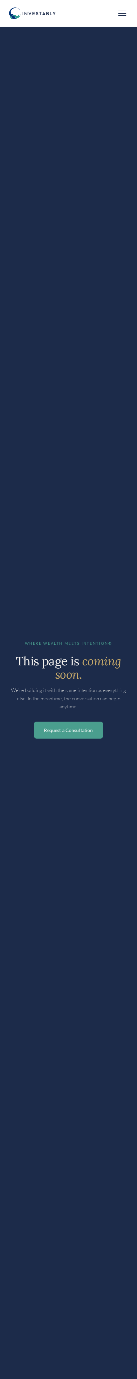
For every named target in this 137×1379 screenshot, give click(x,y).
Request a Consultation (68, 730)
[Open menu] (122, 13)
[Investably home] (32, 13)
